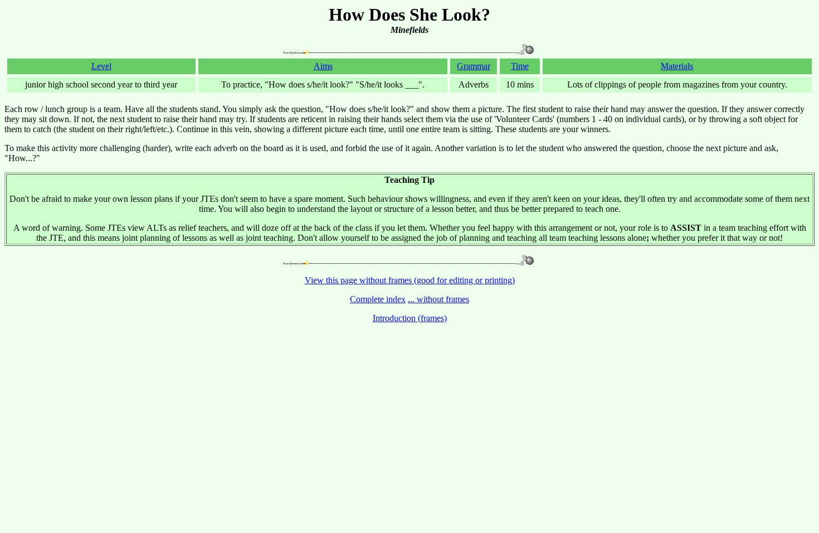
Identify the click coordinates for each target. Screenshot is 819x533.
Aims (323, 66)
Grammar (473, 66)
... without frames (438, 299)
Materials (677, 66)
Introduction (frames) (410, 318)
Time (520, 66)
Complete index (378, 299)
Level (101, 66)
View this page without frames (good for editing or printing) (410, 280)
